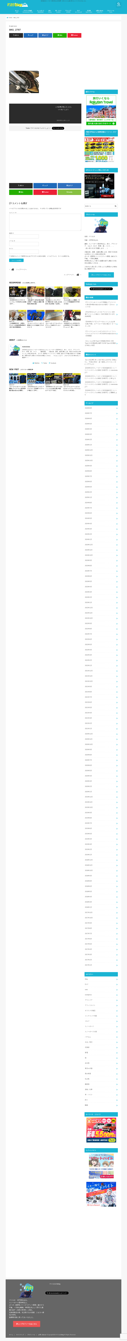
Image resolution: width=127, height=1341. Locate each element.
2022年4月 (88, 650)
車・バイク (58, 11)
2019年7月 (88, 823)
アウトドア (68, 11)
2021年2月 (88, 723)
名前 (11, 233)
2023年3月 (88, 592)
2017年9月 (88, 923)
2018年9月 (88, 876)
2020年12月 (89, 734)
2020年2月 (88, 786)
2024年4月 (88, 523)
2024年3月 (88, 529)
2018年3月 (88, 902)
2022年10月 (89, 618)
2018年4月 (88, 896)
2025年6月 (88, 481)
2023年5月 (88, 581)
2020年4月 (88, 776)
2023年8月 (88, 565)
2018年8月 (88, 881)
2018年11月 (88, 865)
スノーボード (40, 11)
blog (86, 979)
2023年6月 (88, 576)
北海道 (87, 1047)
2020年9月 (88, 749)
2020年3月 (88, 781)
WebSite (37, 363)
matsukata (26, 347)
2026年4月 (88, 429)
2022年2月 (88, 660)
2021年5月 (88, 707)
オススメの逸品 (28, 11)
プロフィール (110, 11)
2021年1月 (88, 728)
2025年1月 (88, 497)
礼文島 (89, 11)
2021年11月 (88, 676)
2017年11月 (88, 912)
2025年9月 (88, 466)
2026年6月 (88, 418)
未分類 (87, 1063)
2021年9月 (88, 686)
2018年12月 (89, 860)
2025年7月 (88, 476)
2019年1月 (88, 854)
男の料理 (88, 1073)
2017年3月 (88, 954)
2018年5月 (88, 891)
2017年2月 (88, 960)
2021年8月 (88, 692)
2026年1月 (88, 445)
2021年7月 (88, 697)
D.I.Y (78, 11)
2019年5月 (88, 833)
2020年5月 (88, 770)
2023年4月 (88, 586)
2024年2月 (88, 534)
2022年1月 (88, 665)
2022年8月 (88, 629)
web (86, 989)
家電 (86, 1052)
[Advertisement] (45, 54)
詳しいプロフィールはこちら (101, 275)
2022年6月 (88, 639)
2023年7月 (88, 571)
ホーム (17, 11)
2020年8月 (88, 755)
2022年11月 (88, 613)
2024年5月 (88, 518)
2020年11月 (88, 739)
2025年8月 (88, 471)
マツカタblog (60, 1334)
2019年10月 (89, 807)
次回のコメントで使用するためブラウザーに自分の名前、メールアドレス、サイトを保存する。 (41, 256)
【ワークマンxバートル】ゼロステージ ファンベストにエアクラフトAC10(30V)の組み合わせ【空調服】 (100, 334)
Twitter (45, 363)
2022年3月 (88, 655)
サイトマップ (20, 1334)
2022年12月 (89, 607)
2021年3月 (88, 718)
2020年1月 (88, 791)
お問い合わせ (99, 11)
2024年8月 (88, 502)
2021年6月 (88, 702)
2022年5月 (88, 644)
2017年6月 (88, 939)
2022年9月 (88, 623)
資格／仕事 (88, 1089)
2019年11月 (88, 802)
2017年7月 (88, 933)
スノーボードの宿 (91, 1031)
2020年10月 (89, 744)
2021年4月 (88, 713)
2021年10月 (89, 681)
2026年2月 (88, 439)
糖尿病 (87, 1084)
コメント (12, 212)
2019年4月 (88, 839)
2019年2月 (88, 849)
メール (12, 241)
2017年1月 (88, 965)
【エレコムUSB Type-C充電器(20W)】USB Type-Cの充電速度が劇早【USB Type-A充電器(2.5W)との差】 (100, 343)
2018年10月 (89, 870)
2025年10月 (89, 460)
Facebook (53, 363)
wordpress (88, 995)
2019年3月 (88, 844)
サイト (11, 248)
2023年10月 (89, 555)
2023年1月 (88, 602)
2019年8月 (88, 818)
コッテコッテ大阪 (91, 1016)
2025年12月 (89, 450)
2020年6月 (88, 765)
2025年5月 (88, 487)
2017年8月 (88, 928)
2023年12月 (89, 544)
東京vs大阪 (88, 1068)
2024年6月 (88, 513)
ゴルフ (87, 1021)
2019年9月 (88, 812)
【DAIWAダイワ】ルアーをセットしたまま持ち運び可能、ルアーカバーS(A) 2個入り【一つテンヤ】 (100, 324)
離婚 (86, 1105)
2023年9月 (88, 560)
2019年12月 (89, 797)
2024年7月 (88, 508)
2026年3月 (88, 434)
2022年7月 (88, 634)
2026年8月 (88, 408)
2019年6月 (88, 828)
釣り (49, 11)
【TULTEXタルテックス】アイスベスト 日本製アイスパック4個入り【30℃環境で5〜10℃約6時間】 (100, 314)
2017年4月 (88, 949)
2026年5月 (88, 424)
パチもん (88, 1037)
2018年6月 (88, 886)
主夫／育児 (88, 1042)
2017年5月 (88, 944)
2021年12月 (89, 671)
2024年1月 (88, 539)
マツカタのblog (54, 1284)
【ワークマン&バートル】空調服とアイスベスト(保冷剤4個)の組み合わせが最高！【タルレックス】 (100, 304)
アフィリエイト (90, 1005)
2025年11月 (88, 455)
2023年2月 (88, 597)
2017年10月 (89, 918)
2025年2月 (88, 492)
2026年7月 (88, 413)
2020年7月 (88, 760)
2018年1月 (88, 907)
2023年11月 (88, 550)
